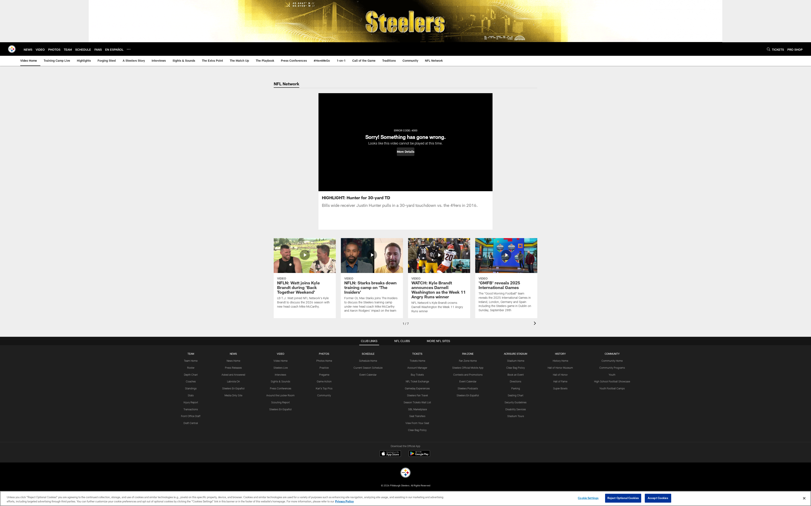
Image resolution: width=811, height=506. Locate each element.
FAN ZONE (468, 353)
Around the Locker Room (280, 395)
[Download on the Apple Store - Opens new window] (390, 454)
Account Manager (417, 367)
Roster (191, 367)
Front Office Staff (190, 416)
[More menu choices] (128, 49)
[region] (405, 498)
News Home (233, 360)
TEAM (191, 353)
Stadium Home (515, 360)
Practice (324, 367)
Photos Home (324, 360)
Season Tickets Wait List (417, 402)
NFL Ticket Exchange (417, 381)
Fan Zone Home (468, 360)
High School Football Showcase (612, 381)
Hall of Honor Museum (560, 367)
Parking (515, 388)
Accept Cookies (658, 498)
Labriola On (233, 381)
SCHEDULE (368, 353)
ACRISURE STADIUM (515, 353)
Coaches (191, 381)
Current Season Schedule (368, 367)
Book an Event (516, 374)
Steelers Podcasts (468, 388)
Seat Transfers (417, 416)
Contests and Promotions (468, 374)
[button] (405, 151)
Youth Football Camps (612, 388)
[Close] (804, 498)
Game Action (324, 381)
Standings (191, 388)
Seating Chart (515, 395)
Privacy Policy (344, 501)
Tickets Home (417, 360)
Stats (191, 395)
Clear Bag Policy (417, 429)
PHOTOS (324, 353)
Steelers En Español (233, 388)
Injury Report (191, 402)
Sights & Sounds (280, 381)
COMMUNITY (612, 353)
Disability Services (515, 409)
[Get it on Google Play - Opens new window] (419, 455)
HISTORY (560, 353)
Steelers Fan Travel (417, 395)
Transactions (191, 409)
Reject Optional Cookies (623, 498)
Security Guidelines (516, 402)
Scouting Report (280, 402)
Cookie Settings (588, 498)
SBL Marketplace (417, 409)
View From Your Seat (417, 422)
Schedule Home (368, 360)
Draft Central (191, 422)
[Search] (768, 49)
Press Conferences (280, 388)
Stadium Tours (515, 416)
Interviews (280, 374)
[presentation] (535, 324)
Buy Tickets (417, 374)
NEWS (233, 353)
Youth (612, 374)
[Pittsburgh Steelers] (405, 473)
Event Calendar (368, 374)
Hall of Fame (560, 381)
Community (324, 395)
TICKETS (417, 353)
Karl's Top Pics (324, 388)
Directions (515, 381)
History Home (560, 360)
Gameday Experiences (417, 388)
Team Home (190, 360)
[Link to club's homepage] (12, 49)
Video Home (280, 360)
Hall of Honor (560, 374)
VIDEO (280, 353)
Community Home (612, 360)
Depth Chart (191, 374)
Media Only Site (233, 395)
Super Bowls (560, 388)
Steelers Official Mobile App (467, 367)
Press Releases (233, 367)
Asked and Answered (233, 374)
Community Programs (612, 367)
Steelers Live (281, 367)
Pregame (324, 374)
